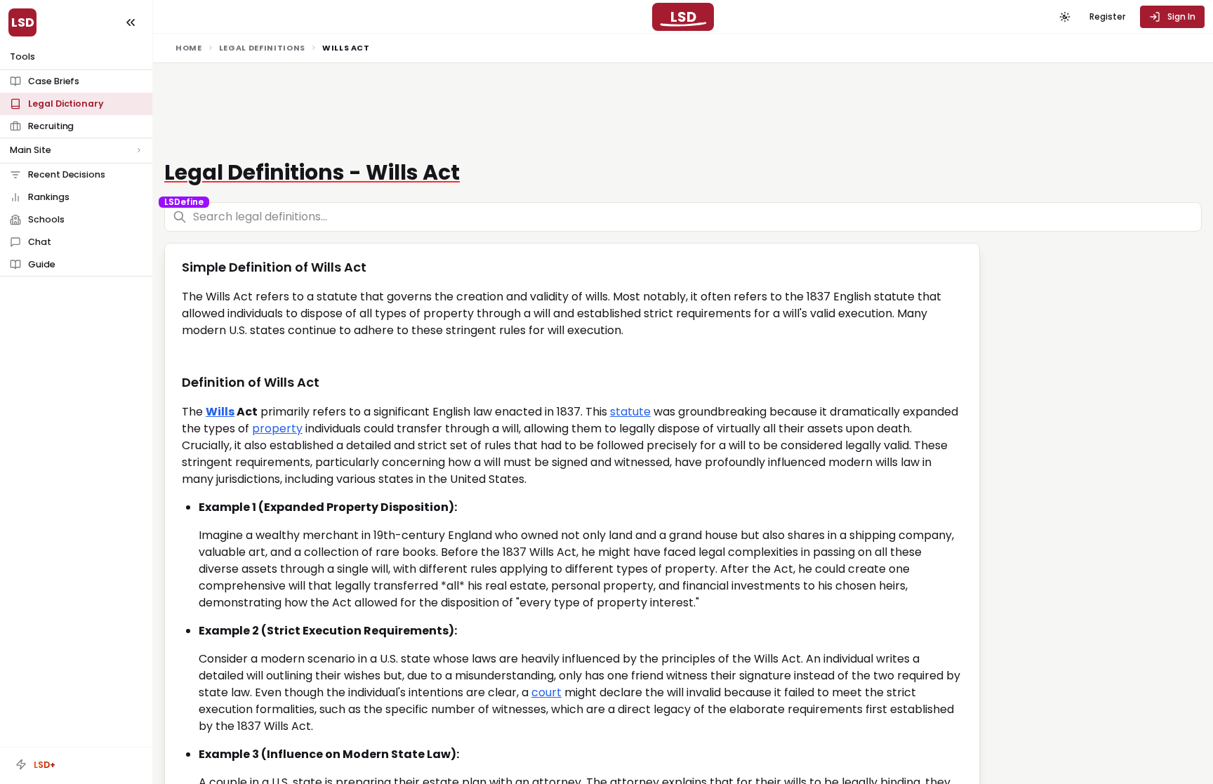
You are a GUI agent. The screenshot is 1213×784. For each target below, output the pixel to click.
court (546, 692)
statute (630, 412)
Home (188, 47)
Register (1107, 16)
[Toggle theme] (1065, 17)
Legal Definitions (262, 47)
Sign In (1181, 16)
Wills (220, 412)
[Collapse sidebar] (130, 22)
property (277, 428)
